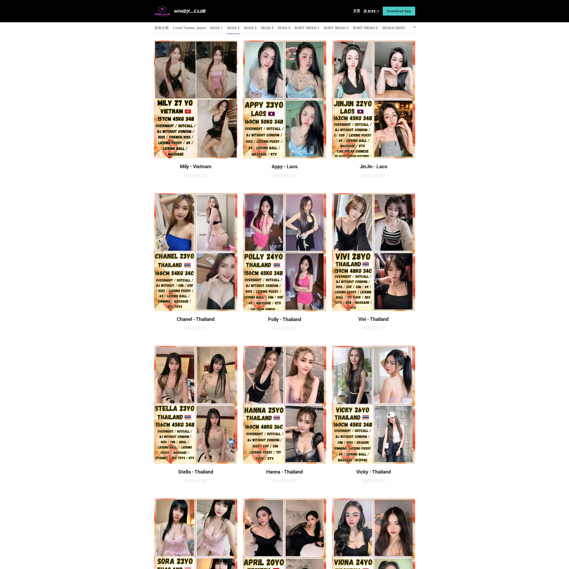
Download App (399, 11)
